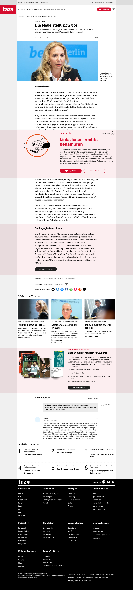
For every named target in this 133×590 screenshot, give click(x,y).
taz (24, 482)
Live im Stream (73, 534)
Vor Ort (70, 531)
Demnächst (72, 528)
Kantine (21, 560)
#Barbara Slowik (48, 278)
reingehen (22, 544)
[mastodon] (104, 483)
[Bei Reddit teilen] (79, 289)
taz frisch (46, 531)
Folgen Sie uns (96, 482)
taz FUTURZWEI (98, 532)
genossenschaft (98, 497)
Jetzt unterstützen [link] (45, 269)
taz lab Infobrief (49, 537)
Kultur (20, 503)
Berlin (28, 16)
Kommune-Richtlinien (97, 574)
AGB (96, 577)
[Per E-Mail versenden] (53, 289)
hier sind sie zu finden (57, 409)
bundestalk (22, 528)
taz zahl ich (97, 500)
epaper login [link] (109, 2)
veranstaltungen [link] (29, 2)
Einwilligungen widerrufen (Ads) (79, 581)
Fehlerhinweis (59, 284)
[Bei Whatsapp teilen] (71, 289)
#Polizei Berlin (58, 278)
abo (94, 494)
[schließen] (113, 133)
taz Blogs (96, 529)
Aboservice (47, 559)
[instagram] (113, 483)
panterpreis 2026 (99, 509)
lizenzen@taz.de (32, 577)
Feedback (46, 556)
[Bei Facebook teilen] (66, 289)
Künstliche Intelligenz (51, 494)
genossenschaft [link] (99, 2)
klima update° (23, 534)
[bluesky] (108, 483)
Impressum (90, 577)
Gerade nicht (106, 133)
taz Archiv (96, 538)
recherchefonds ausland (101, 503)
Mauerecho (22, 537)
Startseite (21, 16)
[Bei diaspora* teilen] (75, 289)
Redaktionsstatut (82, 574)
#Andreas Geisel (70, 278)
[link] (25, 9)
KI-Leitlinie (110, 574)
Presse (70, 506)
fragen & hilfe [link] (44, 2)
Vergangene (72, 537)
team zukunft (47, 528)
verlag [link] (20, 2)
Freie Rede (22, 540)
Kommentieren (48, 284)
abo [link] (91, 2)
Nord (20, 512)
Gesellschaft (22, 500)
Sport (20, 506)
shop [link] (36, 2)
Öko (19, 497)
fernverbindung (23, 531)
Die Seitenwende (74, 500)
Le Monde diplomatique (101, 535)
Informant (71, 577)
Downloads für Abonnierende (53, 566)
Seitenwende (103, 577)
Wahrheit (21, 515)
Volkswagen (47, 497)
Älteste (96, 398)
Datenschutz (80, 577)
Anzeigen (21, 566)
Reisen (20, 557)
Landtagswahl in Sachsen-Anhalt (52, 501)
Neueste (89, 398)
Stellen (70, 503)
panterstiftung (98, 506)
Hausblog (71, 497)
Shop (20, 563)
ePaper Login (48, 562)
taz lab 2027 (72, 540)
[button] (113, 9)
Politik (20, 494)
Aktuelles (71, 494)
